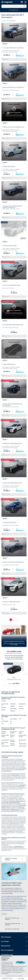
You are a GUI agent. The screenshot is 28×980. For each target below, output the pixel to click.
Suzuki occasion (16, 802)
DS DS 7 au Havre (22, 745)
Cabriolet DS (13, 703)
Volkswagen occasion (14, 809)
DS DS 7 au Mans (22, 743)
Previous (2, 674)
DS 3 (2, 718)
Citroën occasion (19, 801)
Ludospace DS (13, 708)
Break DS (3, 709)
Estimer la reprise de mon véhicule (12, 924)
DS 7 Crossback (13, 718)
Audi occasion (21, 807)
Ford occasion (12, 801)
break (2, 771)
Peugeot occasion (5, 806)
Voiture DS (3, 700)
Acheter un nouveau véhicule (11, 859)
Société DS (21, 708)
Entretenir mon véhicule (12, 929)
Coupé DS (12, 706)
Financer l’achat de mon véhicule (12, 918)
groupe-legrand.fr (15, 774)
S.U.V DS (21, 706)
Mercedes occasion (5, 809)
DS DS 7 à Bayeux (5, 739)
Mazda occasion (9, 802)
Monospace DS (22, 703)
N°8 (20, 718)
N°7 (11, 723)
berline (23, 769)
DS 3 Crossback (4, 721)
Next (26, 674)
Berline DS (3, 707)
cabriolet (6, 771)
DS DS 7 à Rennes (5, 745)
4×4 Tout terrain (17, 769)
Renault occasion (22, 805)
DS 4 (2, 723)
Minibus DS (12, 710)
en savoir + (4, 913)
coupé (9, 771)
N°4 (11, 721)
